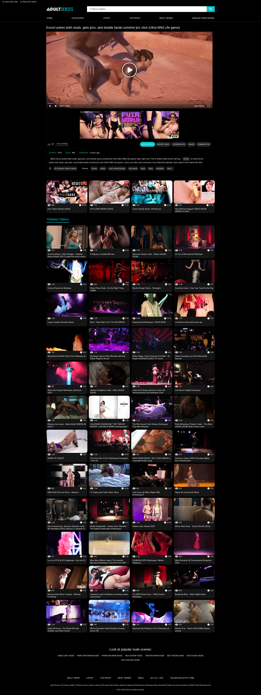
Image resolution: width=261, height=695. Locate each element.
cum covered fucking (117, 168)
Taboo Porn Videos (29, 2)
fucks (151, 168)
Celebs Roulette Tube (182, 678)
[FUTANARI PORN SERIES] (129, 125)
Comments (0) (204, 144)
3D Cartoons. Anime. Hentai (65, 168)
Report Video (163, 144)
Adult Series (125, 690)
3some (186, 159)
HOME (49, 18)
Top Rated (134, 18)
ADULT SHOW (73, 678)
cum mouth (133, 168)
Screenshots (179, 144)
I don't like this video (52, 144)
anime (102, 168)
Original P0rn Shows (203, 18)
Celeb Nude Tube (11, 2)
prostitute (160, 168)
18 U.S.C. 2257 (157, 678)
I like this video (49, 144)
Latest (106, 18)
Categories (78, 18)
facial (143, 168)
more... (170, 168)
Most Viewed (166, 18)
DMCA (141, 678)
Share (191, 144)
